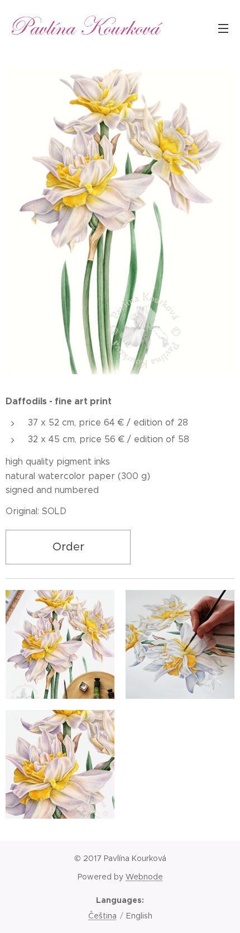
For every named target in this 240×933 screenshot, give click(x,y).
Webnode (144, 877)
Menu (223, 28)
